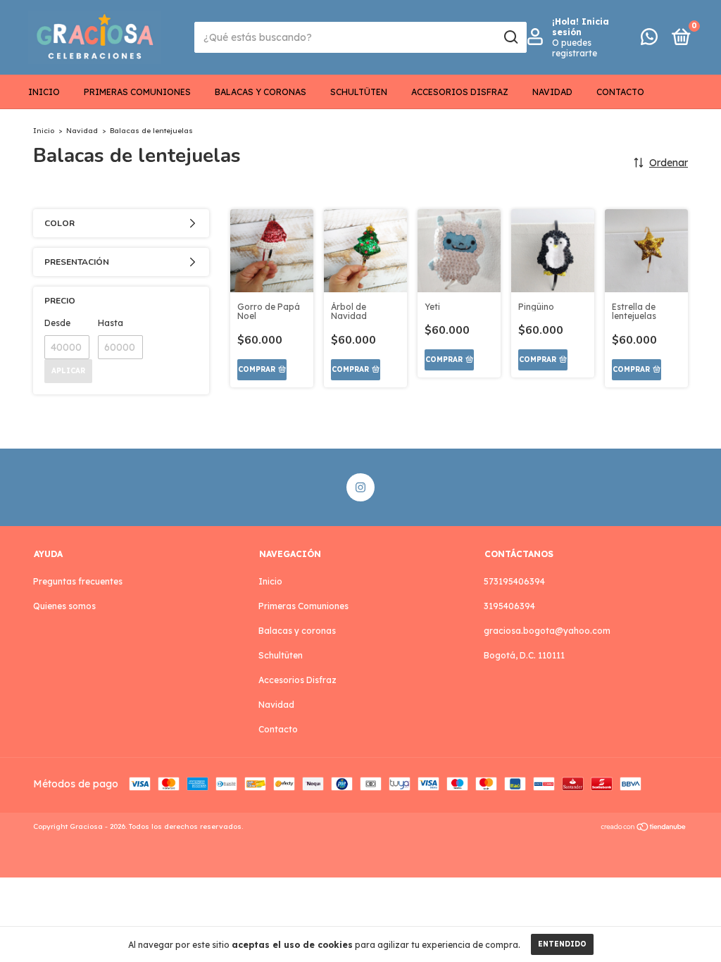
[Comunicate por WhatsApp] (649, 39)
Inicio (44, 92)
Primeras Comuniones (137, 92)
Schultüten (358, 92)
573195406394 (514, 581)
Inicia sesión (580, 26)
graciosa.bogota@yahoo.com (547, 630)
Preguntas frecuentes (78, 581)
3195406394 (509, 606)
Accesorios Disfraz (459, 92)
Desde (57, 323)
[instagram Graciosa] (360, 487)
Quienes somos (64, 606)
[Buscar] (510, 37)
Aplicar (68, 370)
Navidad (552, 92)
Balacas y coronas (260, 92)
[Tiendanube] (644, 828)
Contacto (620, 92)
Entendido (562, 944)
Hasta (110, 323)
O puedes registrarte (574, 47)
